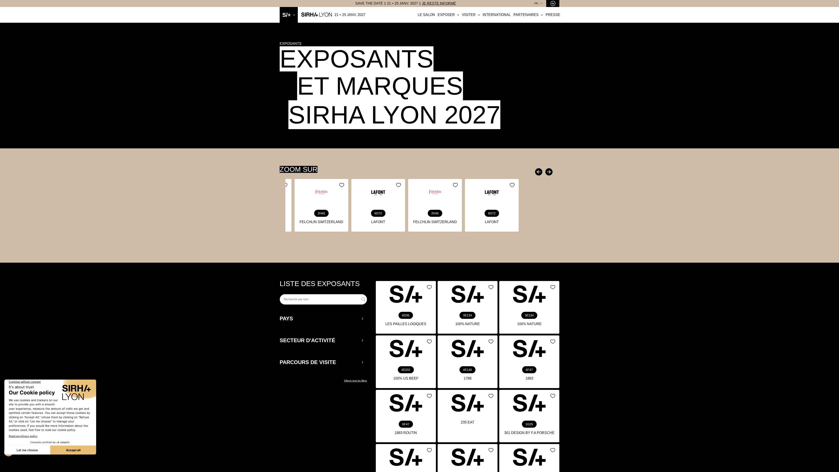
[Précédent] (539, 171)
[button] (322, 318)
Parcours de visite (308, 362)
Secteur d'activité (307, 340)
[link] (369, 3)
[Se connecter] (552, 3)
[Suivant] (548, 171)
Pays (286, 318)
